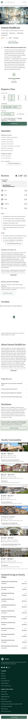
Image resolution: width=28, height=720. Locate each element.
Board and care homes (6, 701)
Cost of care (4, 691)
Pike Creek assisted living (7, 634)
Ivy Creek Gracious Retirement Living (11, 544)
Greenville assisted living (7, 640)
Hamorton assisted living (7, 587)
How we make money (6, 685)
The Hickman (4, 565)
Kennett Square (22, 5)
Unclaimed (3, 35)
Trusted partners (5, 683)
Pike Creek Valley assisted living (9, 646)
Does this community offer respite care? (11, 397)
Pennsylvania (15, 5)
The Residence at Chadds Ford (9, 523)
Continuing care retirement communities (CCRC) (11, 704)
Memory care (4, 699)
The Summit (4, 481)
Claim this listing (14, 428)
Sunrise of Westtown (6, 502)
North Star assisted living (7, 628)
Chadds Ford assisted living (8, 616)
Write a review (9, 293)
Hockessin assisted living (7, 611)
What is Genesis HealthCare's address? (11, 393)
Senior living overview (6, 711)
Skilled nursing (4, 708)
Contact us (3, 675)
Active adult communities (6, 706)
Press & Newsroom (5, 680)
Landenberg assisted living (8, 605)
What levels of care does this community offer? (11, 384)
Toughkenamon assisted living (9, 581)
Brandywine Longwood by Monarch (10, 460)
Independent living (5, 696)
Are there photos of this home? (9, 389)
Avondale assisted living (7, 599)
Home (2, 5)
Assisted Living (8, 5)
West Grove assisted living (8, 622)
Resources (3, 678)
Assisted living (4, 694)
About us (3, 673)
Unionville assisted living (7, 593)
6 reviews (15, 38)
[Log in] (24, 2)
